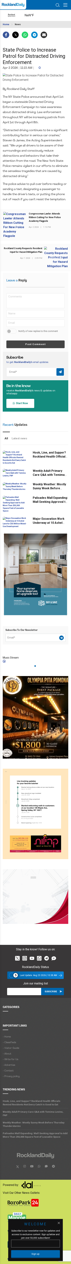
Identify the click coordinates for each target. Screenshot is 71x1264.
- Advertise (9, 1065)
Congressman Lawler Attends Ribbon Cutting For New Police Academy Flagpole (45, 217)
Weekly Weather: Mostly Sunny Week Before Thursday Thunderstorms (50, 488)
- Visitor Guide (11, 1048)
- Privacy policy (11, 1076)
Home (6, 24)
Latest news (19, 438)
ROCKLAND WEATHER (33, 15)
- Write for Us (10, 1059)
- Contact (8, 1071)
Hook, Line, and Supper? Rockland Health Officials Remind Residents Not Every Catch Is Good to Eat (31, 1103)
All (6, 438)
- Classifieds (9, 1042)
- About (7, 1054)
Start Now (21, 403)
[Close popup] (59, 1223)
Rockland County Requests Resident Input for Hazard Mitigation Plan (23, 250)
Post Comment (35, 344)
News (18, 24)
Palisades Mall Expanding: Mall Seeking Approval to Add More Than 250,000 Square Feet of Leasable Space (35, 1135)
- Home (7, 1037)
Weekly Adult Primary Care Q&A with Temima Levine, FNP (49, 475)
